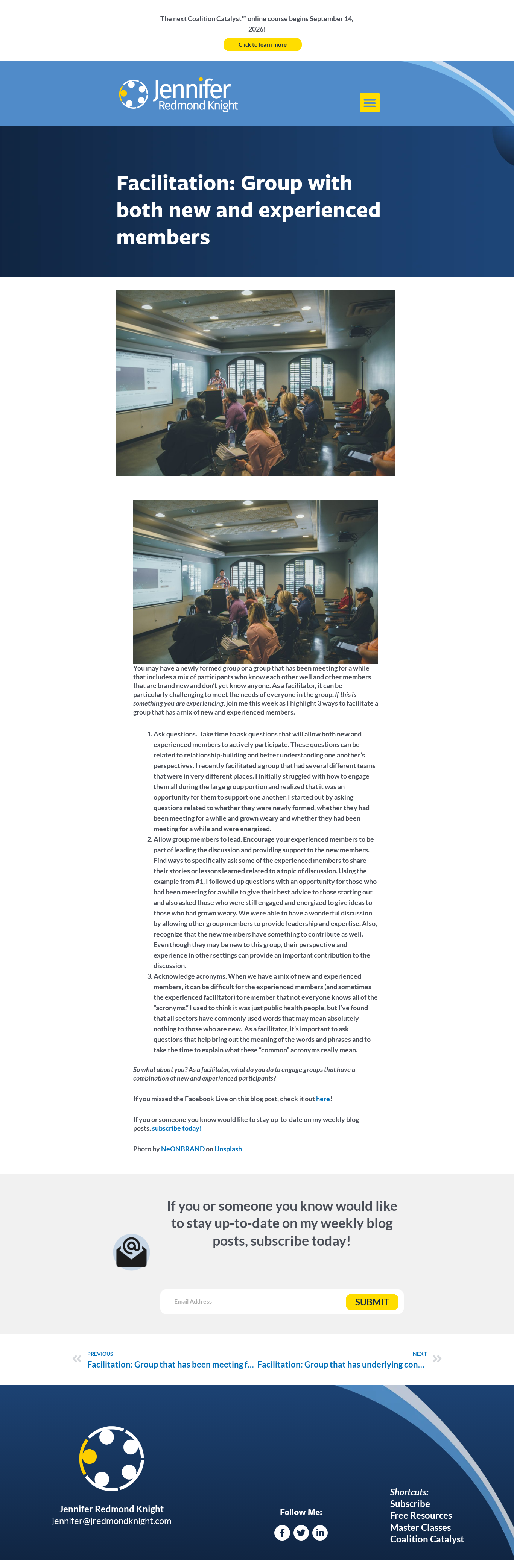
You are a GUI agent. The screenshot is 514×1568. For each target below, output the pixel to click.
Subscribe (410, 1503)
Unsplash (228, 1149)
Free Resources (421, 1515)
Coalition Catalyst (427, 1538)
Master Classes (420, 1527)
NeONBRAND (183, 1149)
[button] (370, 103)
